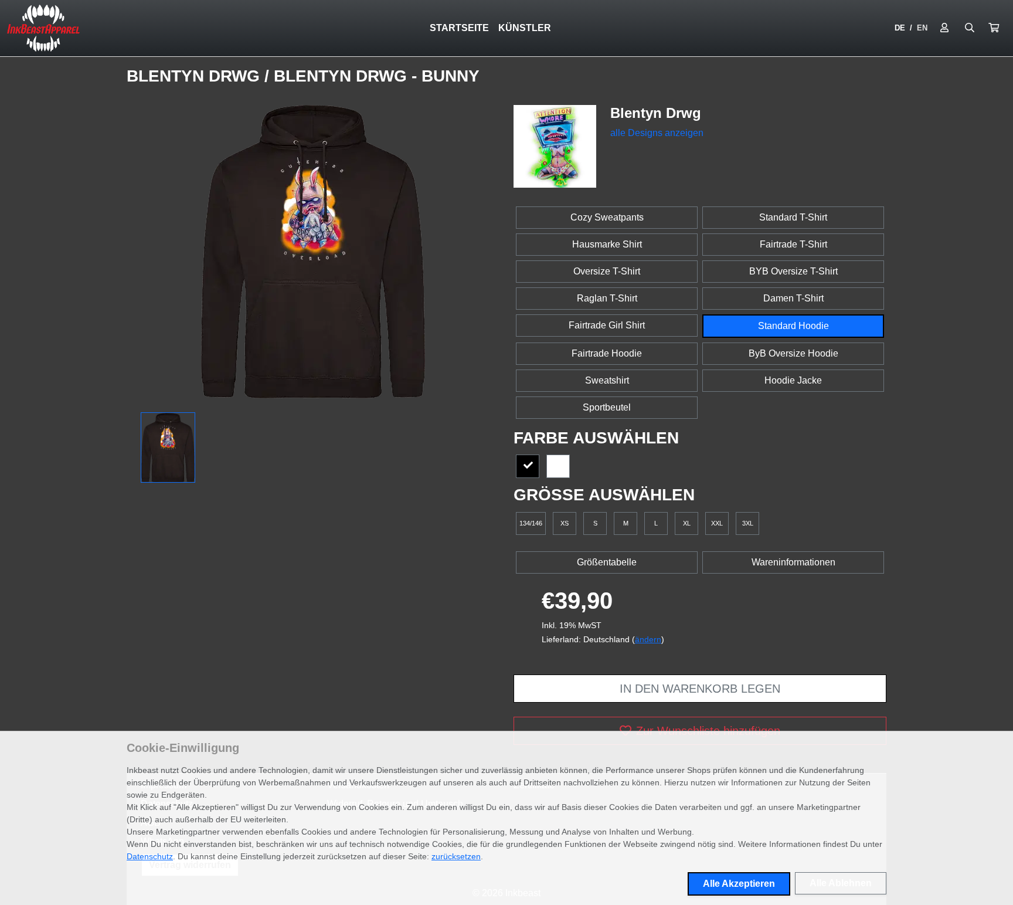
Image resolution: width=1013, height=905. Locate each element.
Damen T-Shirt (793, 298)
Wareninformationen (793, 562)
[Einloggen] (944, 28)
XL (687, 523)
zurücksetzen (456, 856)
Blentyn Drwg (195, 76)
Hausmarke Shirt (607, 244)
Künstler (524, 28)
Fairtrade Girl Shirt (607, 325)
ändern (648, 639)
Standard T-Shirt (793, 217)
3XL (747, 523)
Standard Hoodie (793, 326)
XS (564, 523)
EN (922, 27)
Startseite (459, 28)
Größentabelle (607, 562)
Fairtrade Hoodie (607, 353)
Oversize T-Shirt (606, 271)
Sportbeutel (607, 407)
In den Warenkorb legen (700, 688)
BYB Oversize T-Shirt (793, 271)
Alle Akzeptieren (739, 884)
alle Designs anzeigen (656, 133)
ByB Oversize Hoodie (793, 353)
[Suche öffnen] (969, 28)
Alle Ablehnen (841, 883)
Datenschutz (150, 856)
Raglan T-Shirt (607, 298)
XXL (717, 523)
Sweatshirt (607, 380)
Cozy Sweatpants (607, 217)
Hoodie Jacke (793, 380)
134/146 (530, 523)
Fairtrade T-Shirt (793, 244)
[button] (993, 28)
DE (900, 27)
